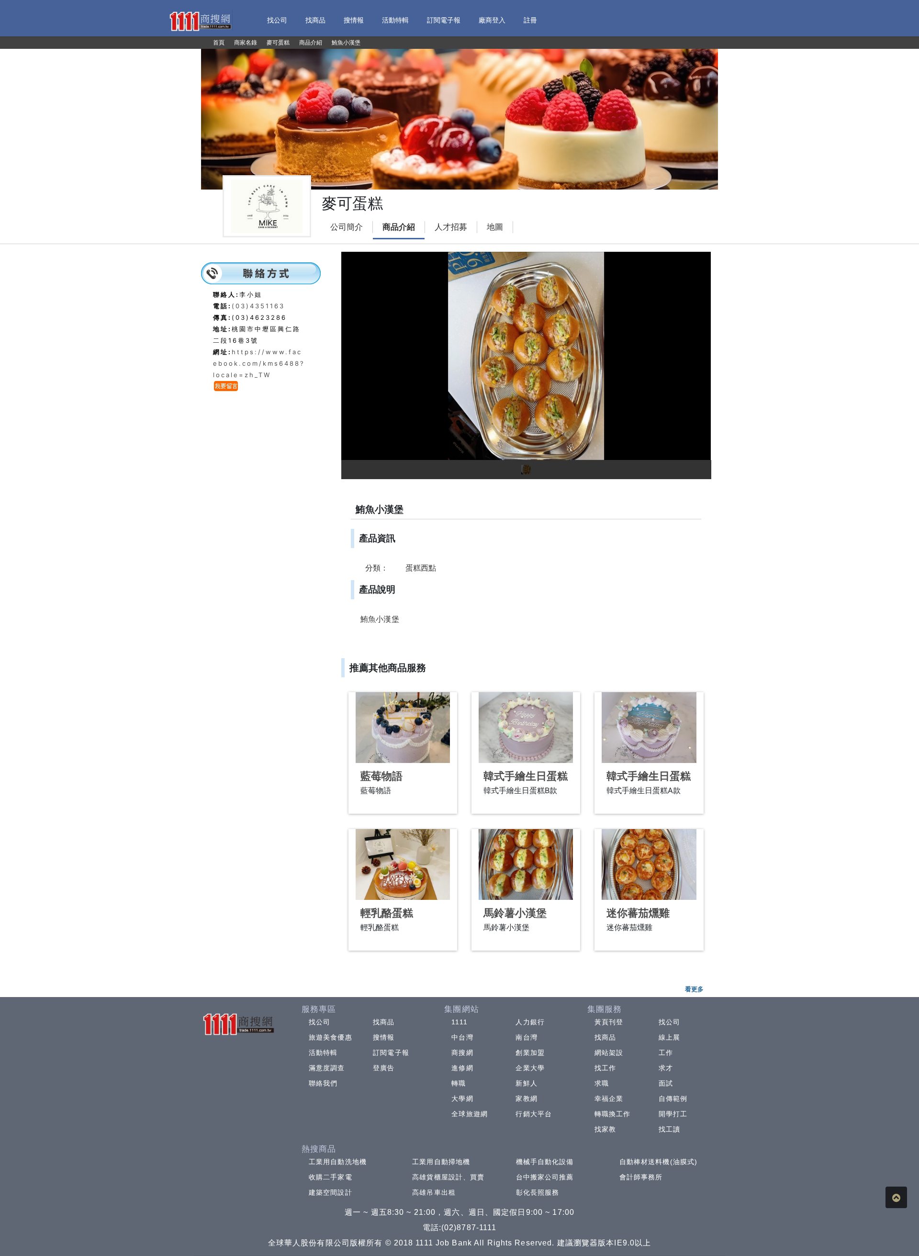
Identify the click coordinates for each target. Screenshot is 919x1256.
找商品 (383, 1022)
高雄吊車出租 (434, 1192)
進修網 (462, 1068)
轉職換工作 (612, 1114)
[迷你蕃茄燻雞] (649, 864)
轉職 (458, 1083)
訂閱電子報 (391, 1052)
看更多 (694, 989)
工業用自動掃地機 (441, 1162)
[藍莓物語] (403, 727)
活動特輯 (323, 1052)
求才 (666, 1068)
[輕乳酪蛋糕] (403, 864)
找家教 (605, 1129)
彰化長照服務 (538, 1192)
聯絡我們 (323, 1083)
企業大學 (530, 1068)
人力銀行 (530, 1022)
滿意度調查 (327, 1068)
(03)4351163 (258, 306)
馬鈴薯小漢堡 (515, 913)
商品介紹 (398, 227)
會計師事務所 (641, 1177)
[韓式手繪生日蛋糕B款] (526, 727)
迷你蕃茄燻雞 (638, 913)
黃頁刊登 (608, 1022)
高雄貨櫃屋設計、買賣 (448, 1177)
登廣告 (383, 1068)
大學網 (462, 1098)
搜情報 (383, 1037)
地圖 (495, 227)
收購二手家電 (330, 1177)
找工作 (605, 1068)
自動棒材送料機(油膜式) (658, 1162)
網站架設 (608, 1052)
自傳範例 (673, 1098)
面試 (666, 1083)
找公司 (319, 1022)
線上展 (669, 1037)
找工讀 (669, 1129)
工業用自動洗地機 (338, 1162)
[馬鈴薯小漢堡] (526, 864)
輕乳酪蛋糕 (386, 913)
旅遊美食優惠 (330, 1037)
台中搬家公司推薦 (545, 1177)
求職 (601, 1083)
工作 (666, 1052)
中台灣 (462, 1037)
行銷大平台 (534, 1114)
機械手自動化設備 (545, 1162)
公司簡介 (346, 227)
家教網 (526, 1098)
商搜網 (462, 1052)
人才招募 (451, 227)
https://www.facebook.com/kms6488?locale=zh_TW (259, 363)
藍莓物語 (381, 776)
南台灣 (526, 1037)
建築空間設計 (330, 1192)
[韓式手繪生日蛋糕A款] (649, 727)
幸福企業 (608, 1098)
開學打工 (673, 1114)
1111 (459, 1022)
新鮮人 (526, 1083)
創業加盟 (530, 1052)
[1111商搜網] (200, 20)
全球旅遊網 (469, 1114)
